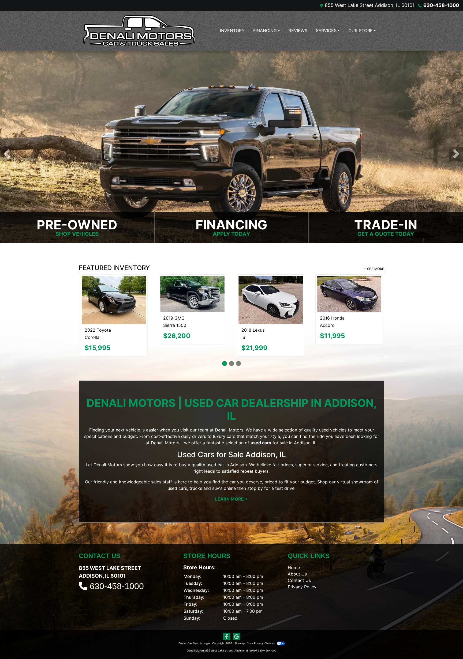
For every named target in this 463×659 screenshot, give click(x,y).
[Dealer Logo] (139, 30)
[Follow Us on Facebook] (226, 613)
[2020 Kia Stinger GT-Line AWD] (192, 287)
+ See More (374, 269)
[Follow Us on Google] (236, 613)
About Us (297, 550)
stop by (255, 464)
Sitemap (239, 619)
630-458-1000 (441, 5)
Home (294, 544)
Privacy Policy (302, 563)
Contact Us (299, 556)
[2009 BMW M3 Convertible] (114, 288)
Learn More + (231, 475)
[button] (7, 154)
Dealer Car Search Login (194, 619)
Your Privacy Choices (261, 619)
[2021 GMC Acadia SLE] (270, 288)
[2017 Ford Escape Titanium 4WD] (349, 286)
